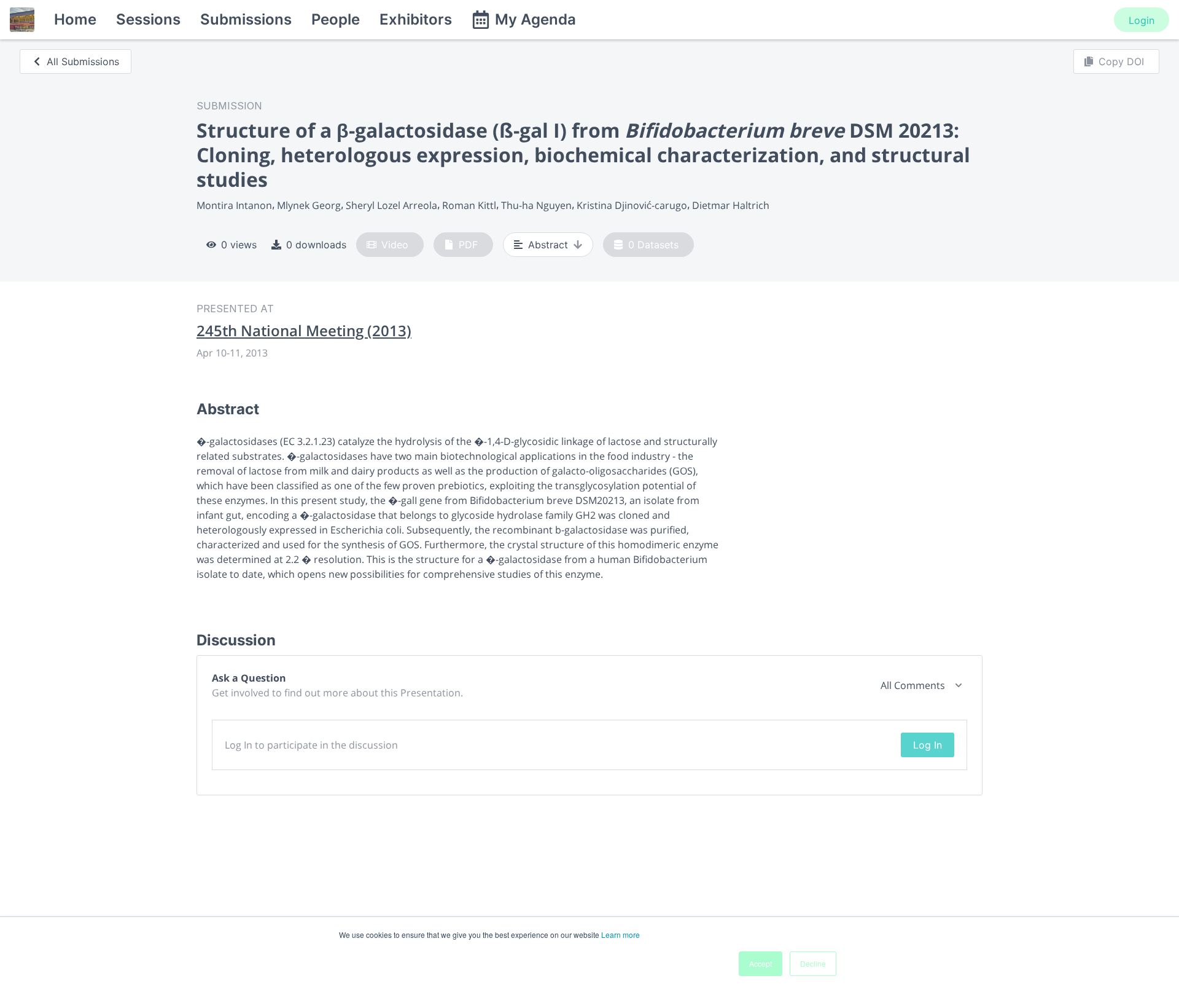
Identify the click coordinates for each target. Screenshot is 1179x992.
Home (75, 19)
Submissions (246, 19)
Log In (927, 745)
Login (1141, 20)
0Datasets (653, 244)
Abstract (548, 244)
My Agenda (535, 19)
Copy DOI (1121, 61)
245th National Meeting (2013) (303, 331)
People (335, 19)
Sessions (148, 19)
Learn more (620, 934)
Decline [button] (813, 963)
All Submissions (83, 61)
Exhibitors (415, 19)
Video (394, 244)
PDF (468, 244)
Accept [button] (760, 963)
